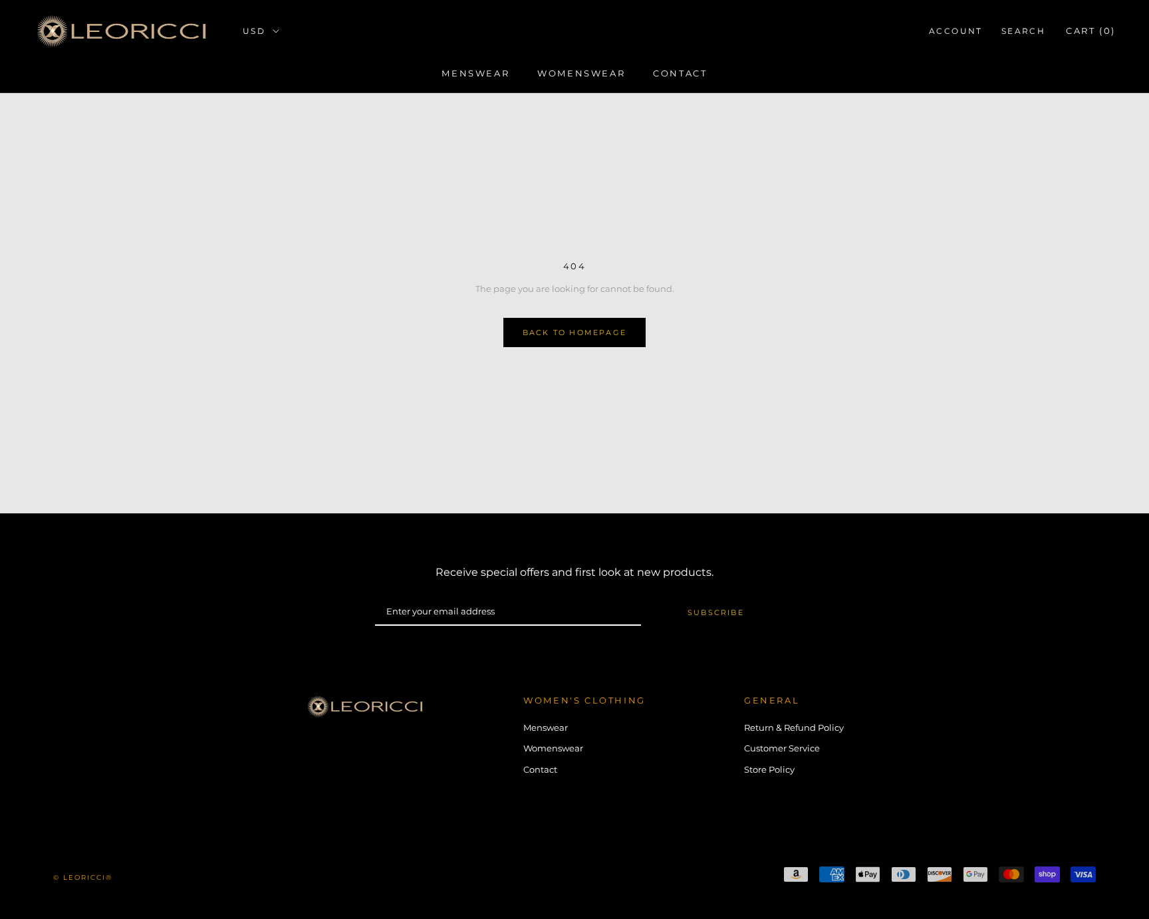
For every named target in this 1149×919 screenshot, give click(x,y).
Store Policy (769, 769)
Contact (680, 73)
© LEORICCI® (82, 877)
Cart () (1091, 30)
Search (1023, 31)
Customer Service (782, 748)
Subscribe (716, 612)
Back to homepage (574, 332)
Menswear (475, 73)
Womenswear (581, 73)
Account (956, 31)
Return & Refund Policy (794, 727)
